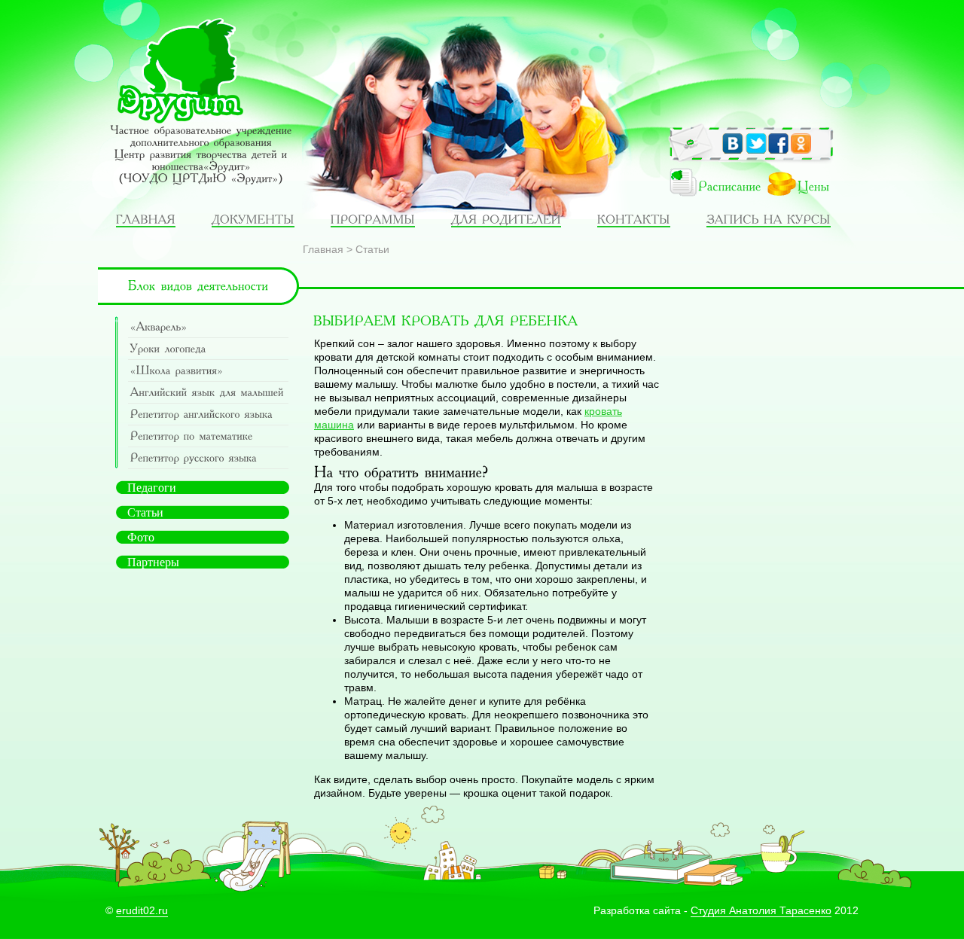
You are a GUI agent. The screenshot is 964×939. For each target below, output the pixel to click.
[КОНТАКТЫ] (633, 218)
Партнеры (153, 562)
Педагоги (151, 487)
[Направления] (145, 218)
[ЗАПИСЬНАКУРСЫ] (768, 218)
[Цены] (805, 186)
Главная (323, 249)
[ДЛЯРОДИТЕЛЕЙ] (506, 218)
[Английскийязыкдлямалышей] (208, 393)
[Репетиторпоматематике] (208, 436)
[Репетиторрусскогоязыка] (208, 458)
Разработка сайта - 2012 (726, 910)
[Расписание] (705, 186)
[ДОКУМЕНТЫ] (253, 218)
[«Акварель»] (208, 327)
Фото (140, 537)
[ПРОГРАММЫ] (373, 218)
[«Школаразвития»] (208, 371)
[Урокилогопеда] (208, 349)
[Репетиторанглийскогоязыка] (208, 414)
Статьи (372, 249)
